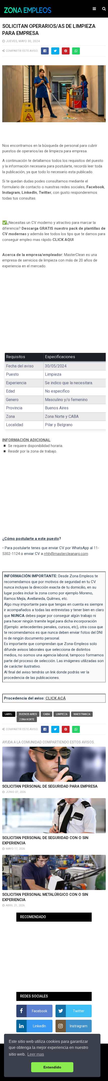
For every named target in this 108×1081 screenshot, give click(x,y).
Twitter (45, 192)
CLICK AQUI (63, 239)
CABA (46, 714)
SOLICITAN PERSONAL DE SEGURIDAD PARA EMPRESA (49, 786)
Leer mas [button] (35, 1054)
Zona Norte (26, 719)
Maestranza (82, 714)
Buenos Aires (28, 714)
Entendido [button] (52, 1067)
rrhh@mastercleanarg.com (66, 553)
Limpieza (61, 714)
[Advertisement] (54, 310)
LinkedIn (29, 192)
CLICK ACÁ (55, 698)
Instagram (11, 192)
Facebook (95, 187)
